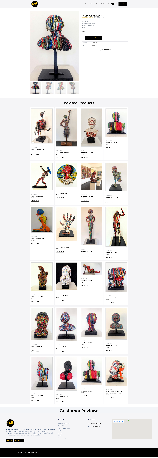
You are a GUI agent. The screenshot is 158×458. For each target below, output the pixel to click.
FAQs (59, 430)
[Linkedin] (15, 440)
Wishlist (60, 435)
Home (86, 4)
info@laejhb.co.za (95, 423)
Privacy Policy (61, 426)
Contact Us (123, 4)
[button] (116, 4)
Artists (92, 4)
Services (103, 4)
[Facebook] (8, 440)
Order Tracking (62, 438)
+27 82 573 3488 (95, 426)
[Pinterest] (19, 440)
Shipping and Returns (64, 423)
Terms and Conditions (64, 428)
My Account (61, 433)
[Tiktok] (22, 440)
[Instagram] (11, 440)
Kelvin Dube (91, 17)
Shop (97, 4)
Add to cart (94, 38)
